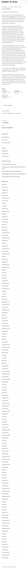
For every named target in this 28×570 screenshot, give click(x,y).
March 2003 (4, 544)
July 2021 (4, 203)
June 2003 (4, 536)
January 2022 (5, 195)
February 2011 (5, 320)
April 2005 (4, 477)
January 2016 (5, 246)
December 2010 (5, 326)
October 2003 (5, 525)
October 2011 (5, 307)
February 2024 (5, 190)
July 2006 (4, 440)
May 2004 (4, 507)
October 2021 (5, 200)
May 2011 (4, 315)
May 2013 (4, 272)
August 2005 (5, 467)
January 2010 (5, 342)
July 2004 (4, 501)
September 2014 (6, 254)
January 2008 (5, 400)
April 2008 (4, 392)
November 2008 (6, 374)
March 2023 (4, 192)
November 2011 (5, 304)
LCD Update (16, 90)
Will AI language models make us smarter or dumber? (14, 174)
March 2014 (4, 259)
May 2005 (4, 475)
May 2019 (4, 224)
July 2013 (4, 270)
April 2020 (4, 214)
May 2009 (4, 360)
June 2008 (4, 387)
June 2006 (4, 443)
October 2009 (5, 350)
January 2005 (5, 485)
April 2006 (4, 445)
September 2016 (6, 238)
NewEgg (12, 16)
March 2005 (4, 480)
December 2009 (5, 344)
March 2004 (4, 512)
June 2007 (4, 416)
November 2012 (5, 283)
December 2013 (5, 264)
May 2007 (4, 419)
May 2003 (4, 539)
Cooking (4, 148)
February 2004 (5, 515)
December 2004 (5, 488)
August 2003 (5, 531)
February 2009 (5, 366)
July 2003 (4, 533)
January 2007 (5, 427)
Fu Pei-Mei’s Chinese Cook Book (9, 164)
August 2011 (5, 312)
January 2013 (5, 280)
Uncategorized (8, 105)
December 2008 (5, 371)
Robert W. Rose (9, 2)
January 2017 (5, 230)
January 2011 (5, 323)
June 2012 (4, 294)
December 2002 (5, 552)
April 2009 (4, 363)
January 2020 (5, 222)
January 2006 (5, 453)
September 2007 (6, 411)
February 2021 (5, 208)
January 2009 (5, 368)
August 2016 (5, 240)
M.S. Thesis (4, 139)
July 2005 (4, 469)
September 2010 (6, 328)
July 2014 (4, 256)
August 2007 (5, 414)
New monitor (5, 95)
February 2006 (5, 451)
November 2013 (5, 267)
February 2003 (5, 547)
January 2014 (5, 262)
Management (5, 151)
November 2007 (5, 406)
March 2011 (4, 318)
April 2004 (4, 509)
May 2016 (4, 243)
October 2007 (5, 408)
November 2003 (5, 523)
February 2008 (5, 397)
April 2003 (4, 541)
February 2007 (5, 424)
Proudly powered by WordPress (9, 566)
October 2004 (5, 493)
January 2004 (5, 517)
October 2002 (5, 557)
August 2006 (5, 437)
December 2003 (5, 520)
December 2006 (5, 429)
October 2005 (5, 461)
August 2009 (5, 352)
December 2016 (5, 232)
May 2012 (4, 296)
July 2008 (4, 384)
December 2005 (5, 456)
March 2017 (4, 227)
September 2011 (6, 310)
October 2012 (5, 286)
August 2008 (5, 382)
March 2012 (4, 299)
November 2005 (6, 459)
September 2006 (6, 435)
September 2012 (6, 288)
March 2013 (4, 278)
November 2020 (5, 211)
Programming (5, 153)
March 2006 (4, 448)
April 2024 (4, 184)
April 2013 (4, 275)
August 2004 (5, 499)
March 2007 (4, 421)
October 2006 (5, 432)
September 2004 (6, 496)
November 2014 (5, 248)
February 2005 (5, 483)
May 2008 (4, 390)
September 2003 (6, 528)
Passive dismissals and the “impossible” (11, 176)
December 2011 (5, 302)
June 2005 (4, 472)
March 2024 (4, 187)
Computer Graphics (6, 142)
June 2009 (4, 358)
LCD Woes (4, 90)
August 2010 (5, 331)
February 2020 (5, 219)
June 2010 (4, 334)
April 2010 (4, 339)
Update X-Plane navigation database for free (12, 171)
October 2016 (5, 235)
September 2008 (6, 379)
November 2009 (6, 347)
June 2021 (4, 206)
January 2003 (5, 549)
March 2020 (4, 216)
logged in (10, 113)
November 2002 (5, 555)
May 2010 (4, 336)
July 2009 (4, 355)
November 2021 (5, 198)
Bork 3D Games (5, 137)
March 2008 (4, 395)
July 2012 (4, 291)
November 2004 (6, 491)
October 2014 (5, 251)
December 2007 (5, 403)
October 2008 (5, 376)
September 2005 (6, 464)
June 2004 (4, 504)
